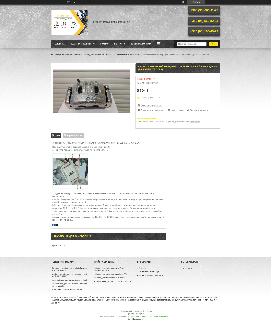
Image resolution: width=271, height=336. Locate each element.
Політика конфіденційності (160, 316)
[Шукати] (213, 44)
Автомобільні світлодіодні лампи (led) (69, 280)
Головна (59, 44)
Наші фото (187, 268)
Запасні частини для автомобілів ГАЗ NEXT (94, 55)
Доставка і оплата (141, 44)
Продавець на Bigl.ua (135, 314)
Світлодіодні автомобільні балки (67, 289)
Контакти (119, 44)
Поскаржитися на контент (138, 316)
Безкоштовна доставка (151, 105)
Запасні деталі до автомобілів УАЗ (111, 274)
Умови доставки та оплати (151, 275)
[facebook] (53, 225)
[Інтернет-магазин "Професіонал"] (69, 22)
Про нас (104, 44)
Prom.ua (149, 311)
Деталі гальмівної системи (128, 55)
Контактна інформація (149, 272)
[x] (56, 225)
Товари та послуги (80, 44)
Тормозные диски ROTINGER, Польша (113, 281)
